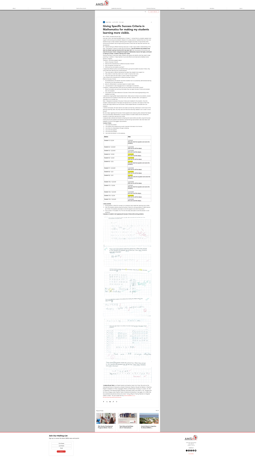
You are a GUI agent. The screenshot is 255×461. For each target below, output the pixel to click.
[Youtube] (195, 450)
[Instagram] (191, 450)
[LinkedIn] (189, 450)
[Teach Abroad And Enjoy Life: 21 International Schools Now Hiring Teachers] (127, 418)
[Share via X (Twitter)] (106, 401)
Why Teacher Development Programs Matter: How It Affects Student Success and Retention (105, 426)
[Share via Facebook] (103, 401)
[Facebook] (193, 450)
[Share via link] (113, 401)
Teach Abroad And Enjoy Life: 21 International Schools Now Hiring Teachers (126, 426)
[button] (14, 8)
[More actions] (151, 22)
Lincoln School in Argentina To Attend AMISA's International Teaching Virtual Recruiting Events (148, 426)
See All (157, 410)
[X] (187, 450)
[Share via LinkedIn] (110, 401)
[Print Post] (116, 401)
